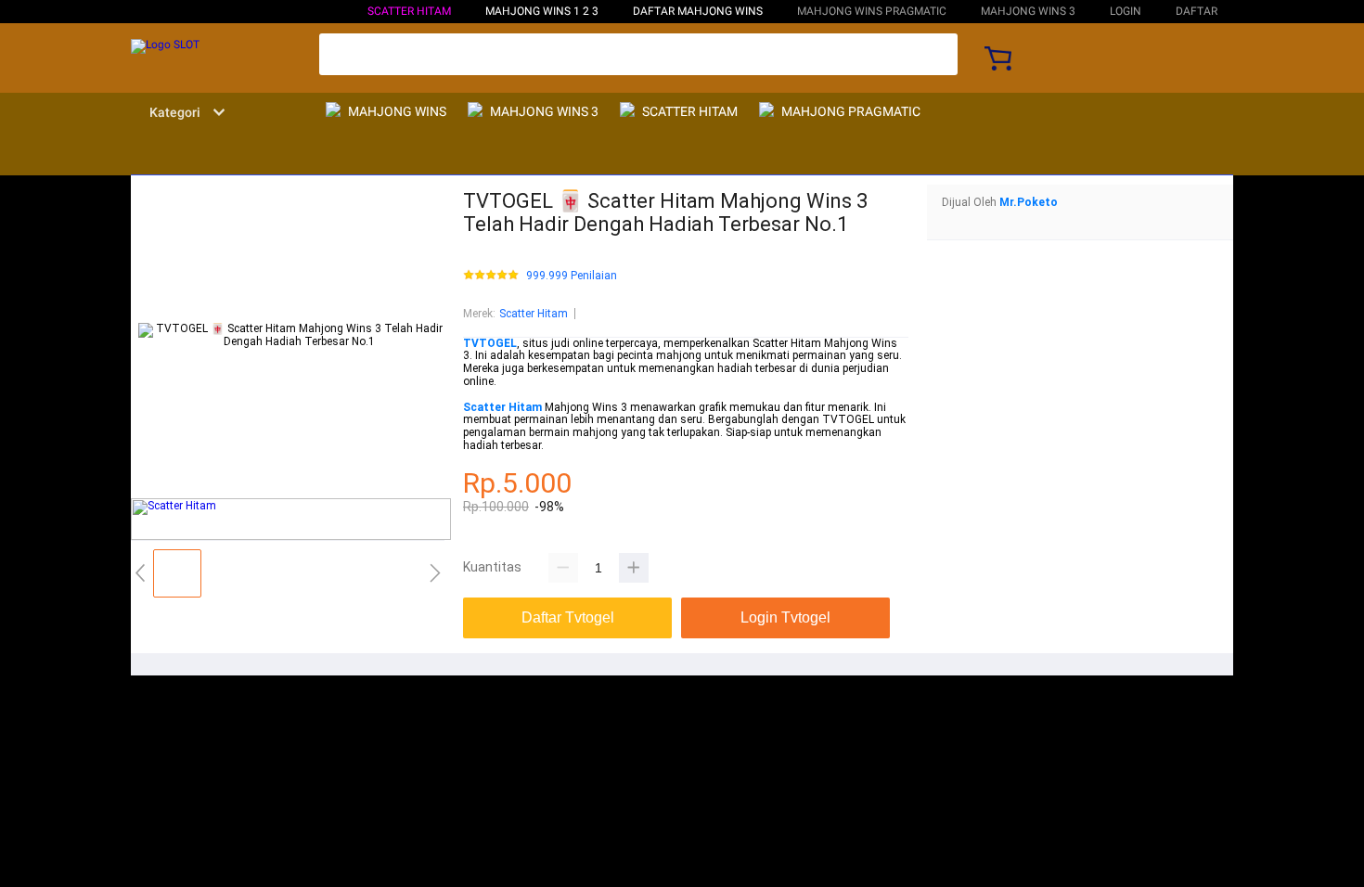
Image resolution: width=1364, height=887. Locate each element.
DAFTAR (1196, 11)
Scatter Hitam (409, 11)
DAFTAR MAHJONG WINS (698, 11)
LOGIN (1125, 11)
